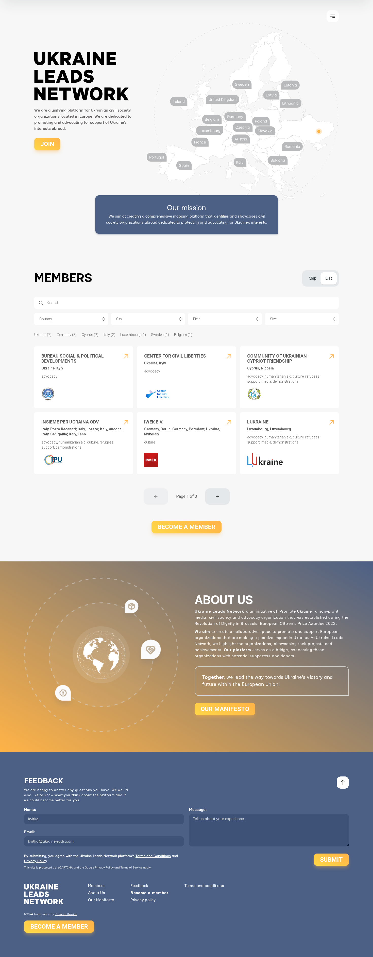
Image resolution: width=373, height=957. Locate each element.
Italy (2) (109, 335)
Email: (29, 832)
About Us (96, 893)
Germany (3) (67, 335)
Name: (30, 810)
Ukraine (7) (43, 335)
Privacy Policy (35, 861)
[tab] (312, 278)
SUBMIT (331, 859)
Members (96, 886)
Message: (198, 810)
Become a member (149, 893)
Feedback (139, 886)
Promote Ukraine (66, 914)
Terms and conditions (204, 886)
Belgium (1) (183, 335)
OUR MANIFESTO (225, 709)
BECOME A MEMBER (186, 526)
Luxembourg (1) (133, 335)
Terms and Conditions (153, 856)
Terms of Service (131, 867)
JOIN (47, 144)
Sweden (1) (160, 335)
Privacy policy (143, 900)
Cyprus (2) (90, 335)
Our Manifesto (101, 900)
